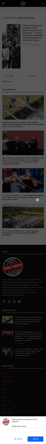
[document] (23, 222)
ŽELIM (35, 439)
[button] (37, 200)
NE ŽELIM (18, 439)
